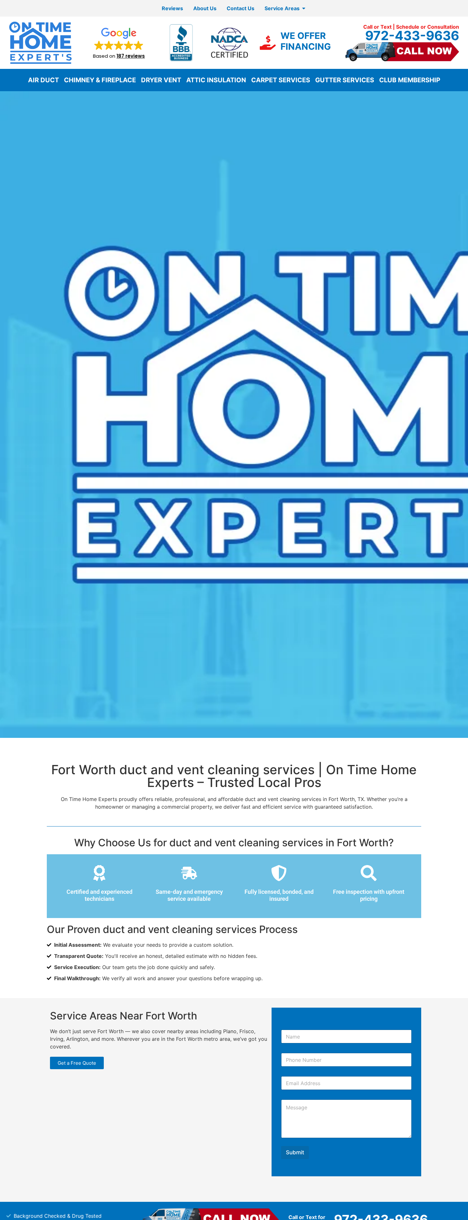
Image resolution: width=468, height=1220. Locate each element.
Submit (295, 1152)
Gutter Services (344, 80)
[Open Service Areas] (303, 8)
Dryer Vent (161, 80)
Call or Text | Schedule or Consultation (411, 27)
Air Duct (43, 80)
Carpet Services (280, 80)
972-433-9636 (412, 35)
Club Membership (409, 80)
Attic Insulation (216, 80)
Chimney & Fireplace (100, 80)
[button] (119, 43)
